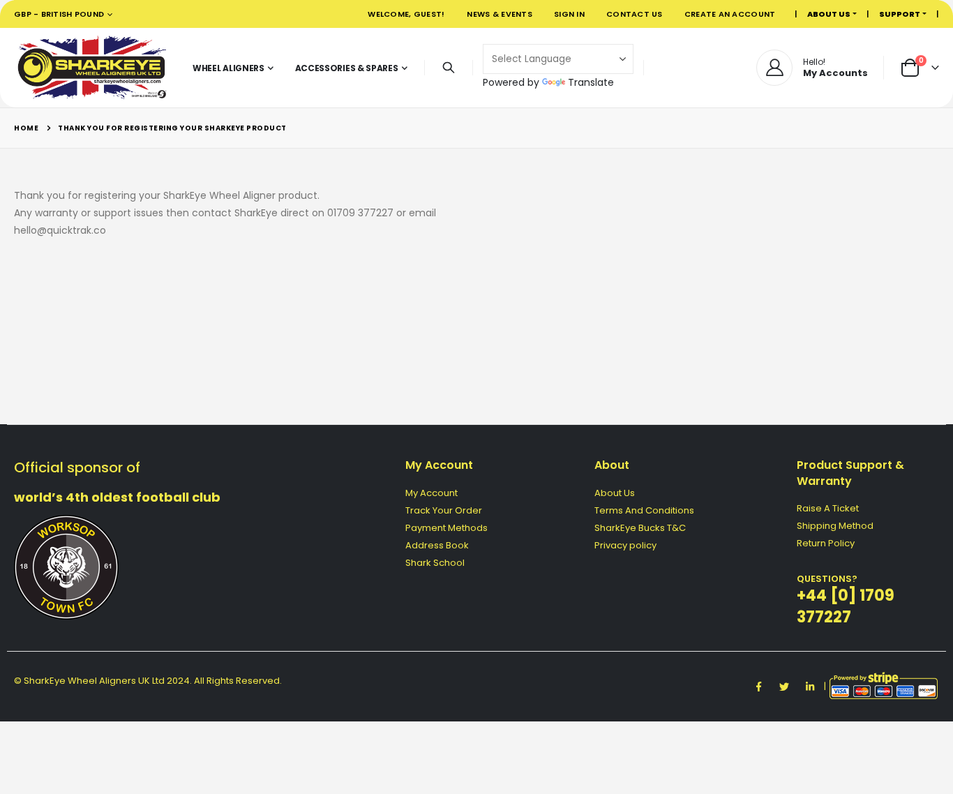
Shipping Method (835, 525)
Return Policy (826, 543)
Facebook (758, 686)
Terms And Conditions (644, 510)
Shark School (435, 562)
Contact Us (634, 14)
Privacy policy (625, 545)
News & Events (499, 14)
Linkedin (810, 686)
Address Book (437, 545)
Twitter (784, 686)
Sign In (569, 14)
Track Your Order (443, 510)
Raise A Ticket (828, 508)
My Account (431, 493)
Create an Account (730, 14)
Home (26, 128)
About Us (614, 493)
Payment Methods (446, 527)
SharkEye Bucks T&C (640, 527)
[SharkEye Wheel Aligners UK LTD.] (91, 67)
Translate (591, 82)
